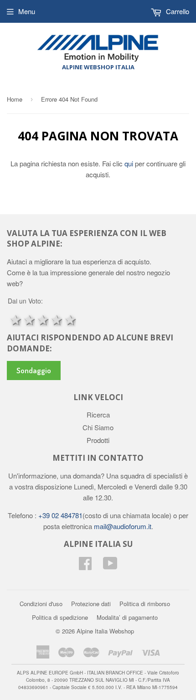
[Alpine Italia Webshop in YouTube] (110, 566)
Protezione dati (91, 603)
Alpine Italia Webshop (105, 631)
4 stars (55, 319)
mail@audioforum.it (121, 526)
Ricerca (98, 414)
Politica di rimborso (144, 603)
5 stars (69, 319)
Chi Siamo (98, 427)
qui (129, 163)
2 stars (28, 319)
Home (14, 99)
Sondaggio (33, 370)
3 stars (42, 319)
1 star (14, 319)
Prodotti (98, 440)
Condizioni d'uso (41, 603)
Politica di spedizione (60, 617)
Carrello (176, 11)
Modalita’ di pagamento (127, 617)
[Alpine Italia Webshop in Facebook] (85, 566)
